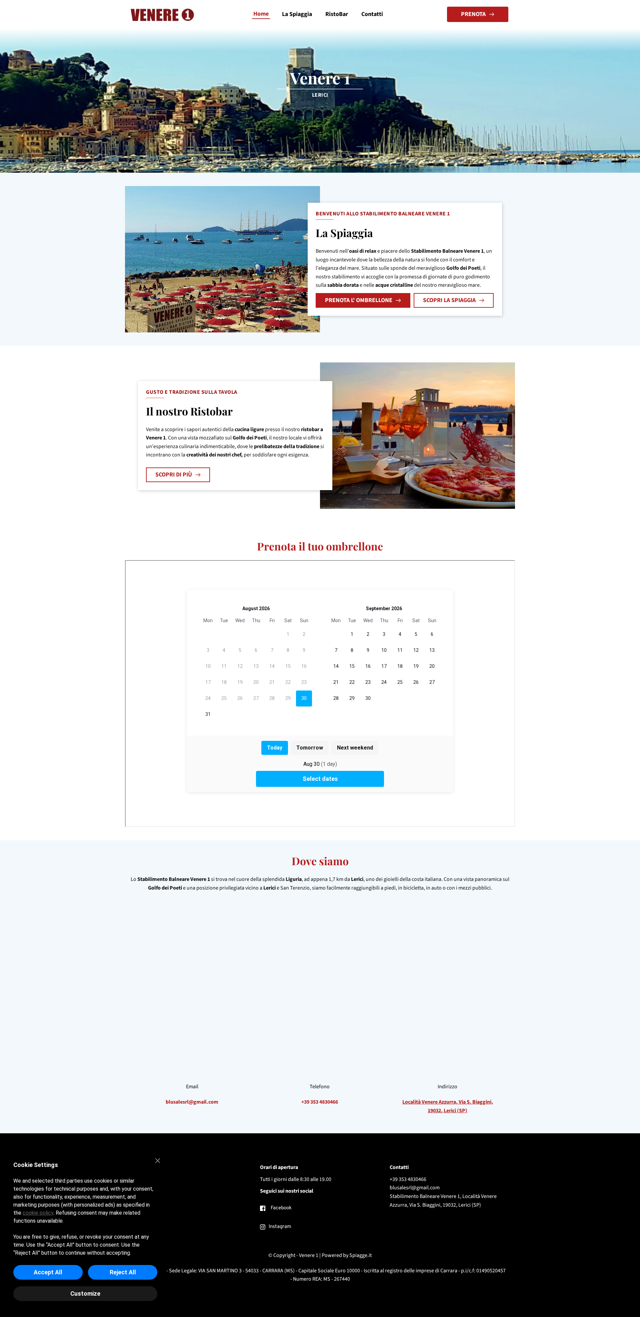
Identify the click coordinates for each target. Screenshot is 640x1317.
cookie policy (38, 1213)
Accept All (48, 1272)
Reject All (123, 1272)
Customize (85, 1293)
